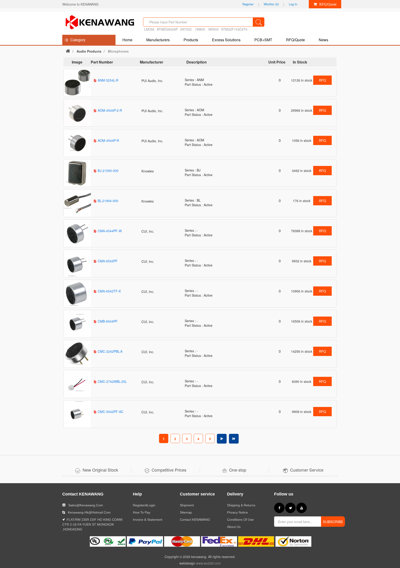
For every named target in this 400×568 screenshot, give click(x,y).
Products (191, 39)
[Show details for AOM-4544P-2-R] (77, 113)
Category (77, 39)
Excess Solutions (226, 39)
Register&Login (144, 505)
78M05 (200, 29)
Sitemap (186, 512)
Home (127, 39)
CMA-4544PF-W (110, 230)
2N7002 (186, 29)
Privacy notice (237, 512)
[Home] (68, 50)
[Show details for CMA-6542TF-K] (77, 293)
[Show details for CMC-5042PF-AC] (77, 414)
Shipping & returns (241, 505)
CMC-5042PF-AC (110, 411)
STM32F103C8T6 (234, 29)
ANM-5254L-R (108, 80)
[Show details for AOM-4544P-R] (77, 143)
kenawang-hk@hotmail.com (89, 512)
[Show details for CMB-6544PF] (77, 323)
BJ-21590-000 (108, 170)
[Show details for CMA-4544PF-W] (77, 233)
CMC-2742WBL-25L (112, 381)
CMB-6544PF (108, 321)
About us (234, 527)
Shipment (187, 505)
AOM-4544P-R (108, 140)
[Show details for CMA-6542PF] (77, 263)
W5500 (213, 29)
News (323, 39)
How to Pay (141, 512)
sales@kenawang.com (85, 505)
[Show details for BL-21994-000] (77, 203)
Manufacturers (158, 39)
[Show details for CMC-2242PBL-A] (77, 354)
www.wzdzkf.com (208, 563)
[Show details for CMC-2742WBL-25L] (77, 384)
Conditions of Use (240, 519)
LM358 (149, 29)
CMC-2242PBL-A (110, 351)
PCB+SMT (263, 39)
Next (222, 439)
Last (234, 439)
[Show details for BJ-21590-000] (77, 173)
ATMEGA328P (167, 29)
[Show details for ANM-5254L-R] (77, 82)
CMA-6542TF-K (109, 291)
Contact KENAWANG (195, 519)
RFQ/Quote (295, 39)
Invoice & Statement (147, 519)
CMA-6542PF (108, 261)
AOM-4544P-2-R (110, 110)
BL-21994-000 (108, 200)
